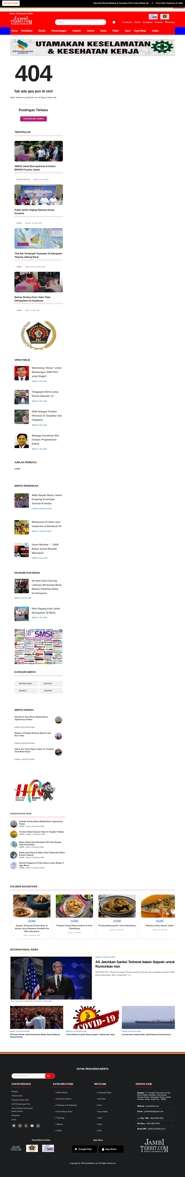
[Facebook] (14, 1125)
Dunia (103, 30)
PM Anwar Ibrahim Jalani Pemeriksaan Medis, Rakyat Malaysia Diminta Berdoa (35, 1036)
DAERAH (48, 690)
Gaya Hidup (140, 30)
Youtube (159, 22)
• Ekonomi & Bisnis (63, 1099)
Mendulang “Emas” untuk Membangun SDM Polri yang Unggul (46, 372)
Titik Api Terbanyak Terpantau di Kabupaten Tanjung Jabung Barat (38, 255)
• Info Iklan (101, 1099)
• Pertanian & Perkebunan (66, 1105)
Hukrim (90, 30)
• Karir (99, 1105)
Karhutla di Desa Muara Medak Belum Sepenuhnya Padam (31, 718)
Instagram (148, 22)
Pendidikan (26, 30)
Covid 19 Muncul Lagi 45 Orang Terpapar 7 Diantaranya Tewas (90, 1035)
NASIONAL (23, 244)
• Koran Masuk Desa (63, 1111)
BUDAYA (48, 683)
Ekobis (41, 30)
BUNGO (22, 690)
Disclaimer (16, 1115)
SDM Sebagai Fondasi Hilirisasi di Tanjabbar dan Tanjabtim (47, 415)
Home (15, 30)
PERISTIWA (23, 157)
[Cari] (50, 1075)
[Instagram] (20, 1125)
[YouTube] (32, 1125)
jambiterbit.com (91, 1163)
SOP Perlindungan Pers (21, 1104)
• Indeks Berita (61, 1092)
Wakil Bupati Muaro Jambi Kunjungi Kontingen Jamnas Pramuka (47, 499)
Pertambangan (58, 30)
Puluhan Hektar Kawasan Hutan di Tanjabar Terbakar (41, 832)
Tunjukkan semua (33, 119)
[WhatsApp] (38, 1125)
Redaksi (15, 1092)
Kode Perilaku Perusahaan (22, 1108)
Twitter (137, 22)
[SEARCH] (98, 22)
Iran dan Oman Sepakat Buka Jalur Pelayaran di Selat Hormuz (146, 1035)
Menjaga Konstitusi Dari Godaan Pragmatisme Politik (45, 439)
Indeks (155, 30)
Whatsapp (170, 22)
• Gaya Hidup (102, 1111)
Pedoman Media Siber (20, 1100)
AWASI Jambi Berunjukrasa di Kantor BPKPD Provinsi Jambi (35, 168)
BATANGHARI (25, 683)
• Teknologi (59, 1118)
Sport (128, 30)
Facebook (127, 22)
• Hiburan (59, 1124)
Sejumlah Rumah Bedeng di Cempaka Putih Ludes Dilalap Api (102, 3)
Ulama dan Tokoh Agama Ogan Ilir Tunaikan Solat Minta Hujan (34, 750)
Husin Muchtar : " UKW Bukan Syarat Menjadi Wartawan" (45, 548)
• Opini (99, 1124)
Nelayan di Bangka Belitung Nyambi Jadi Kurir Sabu (32, 734)
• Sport (99, 1118)
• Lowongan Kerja (104, 1092)
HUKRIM (21, 200)
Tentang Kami (17, 1096)
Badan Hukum (17, 1111)
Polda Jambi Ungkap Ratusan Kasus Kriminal (34, 212)
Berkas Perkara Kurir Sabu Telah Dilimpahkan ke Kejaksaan (32, 299)
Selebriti (76, 30)
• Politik (58, 1130)
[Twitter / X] (26, 1125)
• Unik (99, 1130)
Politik (115, 30)
